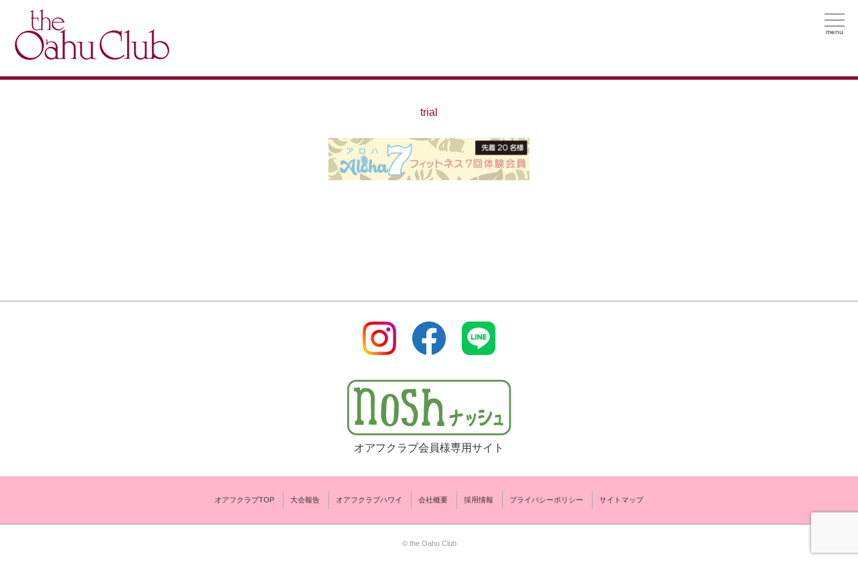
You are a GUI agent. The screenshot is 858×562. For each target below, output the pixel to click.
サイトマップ (621, 500)
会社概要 (433, 500)
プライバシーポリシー (546, 500)
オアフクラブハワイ (369, 500)
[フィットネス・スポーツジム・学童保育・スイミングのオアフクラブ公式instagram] (379, 346)
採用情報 (478, 500)
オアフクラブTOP (244, 500)
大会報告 (305, 500)
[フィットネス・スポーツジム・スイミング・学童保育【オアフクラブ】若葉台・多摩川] (90, 54)
